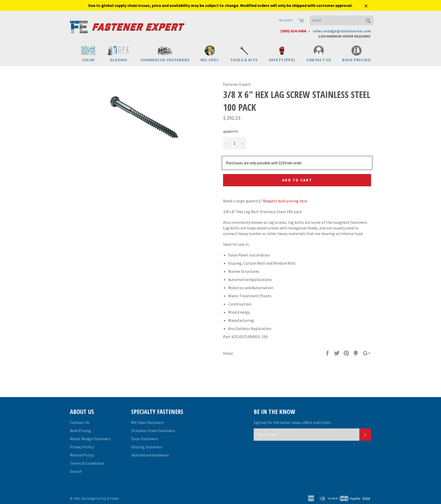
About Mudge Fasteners (90, 438)
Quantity (230, 131)
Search (76, 471)
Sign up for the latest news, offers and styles (292, 422)
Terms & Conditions (87, 463)
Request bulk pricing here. (285, 200)
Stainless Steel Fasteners (153, 430)
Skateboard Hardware (150, 455)
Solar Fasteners (144, 438)
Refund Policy (82, 455)
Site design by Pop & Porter (99, 498)
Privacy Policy (82, 446)
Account (285, 20)
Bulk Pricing (80, 430)
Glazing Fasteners (147, 446)
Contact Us (79, 422)
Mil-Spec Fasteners (147, 422)
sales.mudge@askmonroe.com (342, 30)
